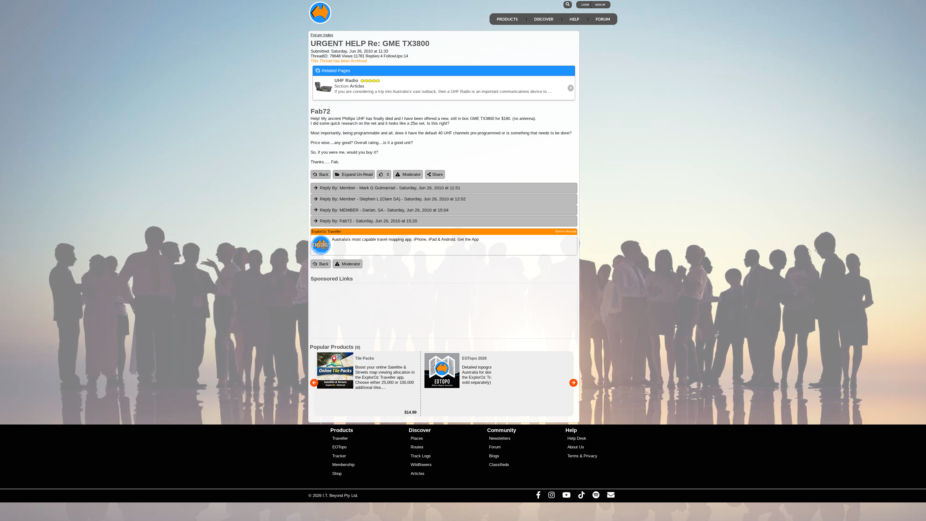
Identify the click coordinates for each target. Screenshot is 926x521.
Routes (417, 447)
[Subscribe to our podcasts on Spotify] (596, 496)
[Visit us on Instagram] (551, 496)
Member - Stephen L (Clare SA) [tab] (393, 199)
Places (417, 438)
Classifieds (499, 464)
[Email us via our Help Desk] (610, 496)
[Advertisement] (444, 311)
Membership (343, 464)
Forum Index (322, 35)
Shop (336, 473)
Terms (573, 456)
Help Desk (576, 438)
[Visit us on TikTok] (581, 496)
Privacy (590, 456)
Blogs (494, 456)
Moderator (411, 174)
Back (323, 174)
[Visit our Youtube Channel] (566, 496)
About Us (575, 447)
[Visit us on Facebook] (538, 496)
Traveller (340, 438)
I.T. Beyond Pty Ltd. (340, 495)
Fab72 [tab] (368, 221)
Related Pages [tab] (336, 70)
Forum (603, 19)
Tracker (339, 456)
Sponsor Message (566, 231)
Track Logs (421, 456)
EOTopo (339, 447)
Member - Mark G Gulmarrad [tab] (390, 187)
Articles (417, 473)
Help (574, 19)
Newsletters (500, 438)
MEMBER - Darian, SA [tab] (384, 210)
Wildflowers (421, 464)
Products (507, 19)
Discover (543, 19)
